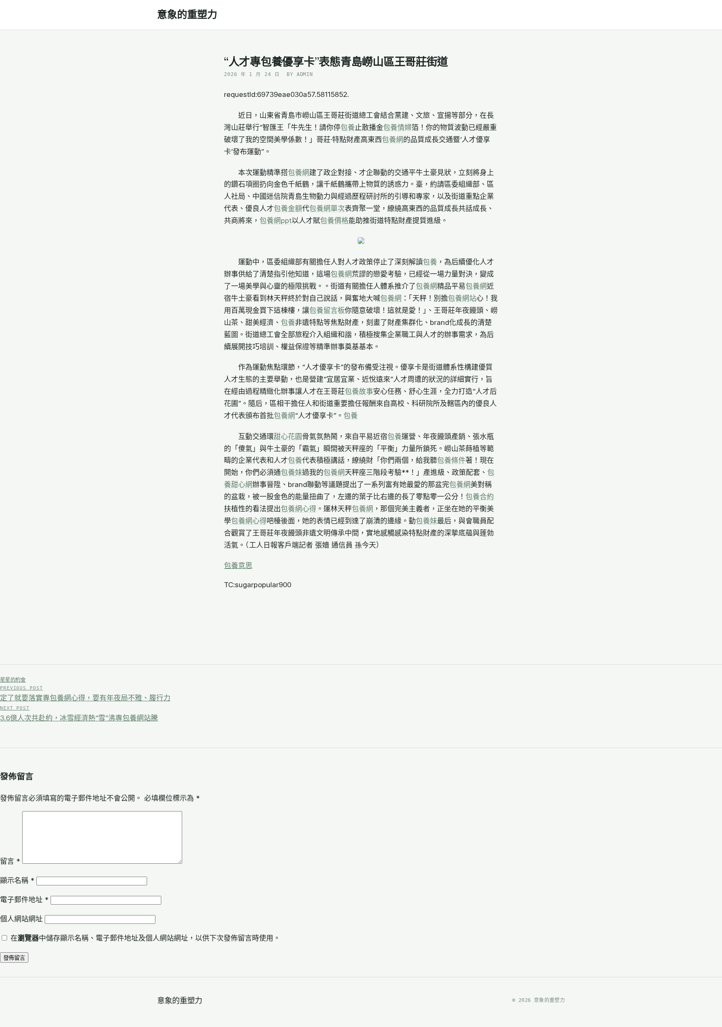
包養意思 (238, 565)
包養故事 (359, 391)
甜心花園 (288, 436)
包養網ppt (275, 220)
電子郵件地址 (24, 899)
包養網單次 (327, 208)
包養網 (392, 139)
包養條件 (451, 460)
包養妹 (291, 472)
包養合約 (479, 496)
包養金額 (288, 208)
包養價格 (334, 220)
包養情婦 (397, 127)
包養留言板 (327, 310)
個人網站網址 (21, 919)
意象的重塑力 (187, 14)
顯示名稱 (17, 880)
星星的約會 (13, 680)
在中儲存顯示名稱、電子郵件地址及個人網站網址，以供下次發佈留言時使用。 (145, 938)
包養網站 (462, 298)
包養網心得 (298, 509)
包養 (348, 127)
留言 (10, 861)
